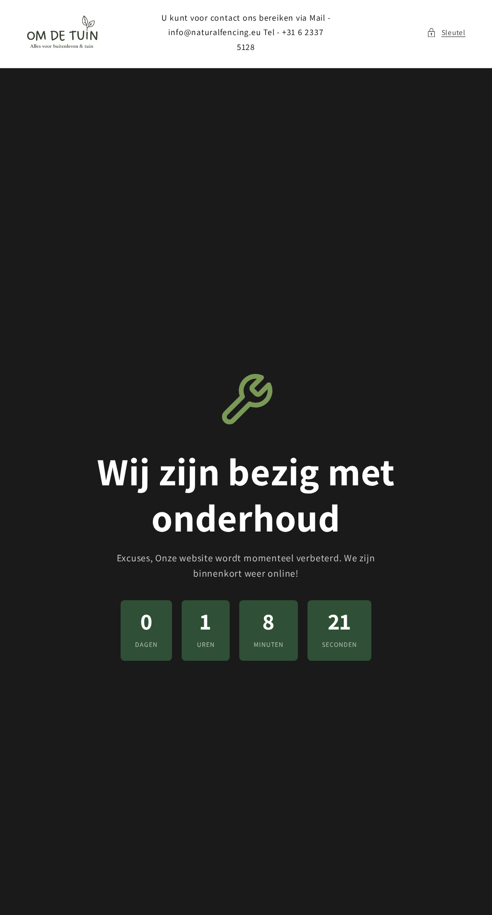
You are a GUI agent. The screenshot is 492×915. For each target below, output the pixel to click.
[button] (446, 32)
